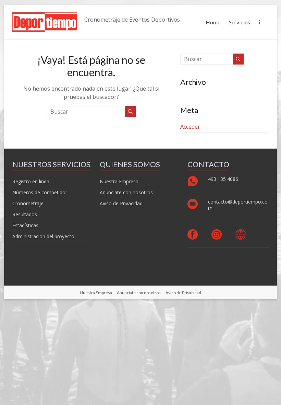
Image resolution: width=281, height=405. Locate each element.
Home (213, 22)
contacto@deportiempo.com (238, 204)
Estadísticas (25, 225)
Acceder (190, 126)
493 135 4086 (224, 179)
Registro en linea (30, 181)
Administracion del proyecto (43, 236)
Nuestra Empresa (119, 181)
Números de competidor (39, 192)
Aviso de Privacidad (121, 203)
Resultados (24, 214)
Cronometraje (28, 203)
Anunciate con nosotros (126, 192)
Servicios (239, 22)
